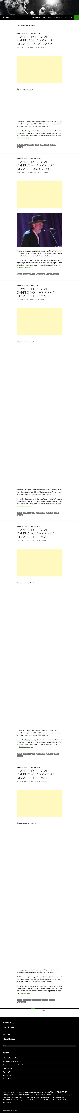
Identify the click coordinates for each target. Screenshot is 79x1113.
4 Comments (43, 299)
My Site (6, 17)
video (5, 1102)
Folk (12, 1097)
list (37, 144)
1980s (19, 753)
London (56, 1097)
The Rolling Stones (65, 1100)
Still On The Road (8, 1079)
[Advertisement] (39, 69)
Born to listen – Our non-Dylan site (13, 1065)
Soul (45, 1100)
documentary (70, 1095)
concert (40, 1095)
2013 (13, 1092)
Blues (52, 1092)
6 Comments (44, 540)
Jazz (23, 1097)
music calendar (9, 1099)
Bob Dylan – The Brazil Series (11, 1061)
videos (10, 1102)
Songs (49, 274)
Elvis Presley (6, 1097)
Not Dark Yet (7, 1075)
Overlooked (44, 144)
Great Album (17, 1097)
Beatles (28, 1092)
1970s (19, 1000)
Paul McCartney (32, 1100)
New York (24, 1100)
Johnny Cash (35, 1097)
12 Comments (44, 172)
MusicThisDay (9, 1039)
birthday (47, 1092)
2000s (19, 274)
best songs (38, 1092)
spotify (20, 147)
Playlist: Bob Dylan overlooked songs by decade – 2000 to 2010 (35, 165)
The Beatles (56, 1100)
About (50, 17)
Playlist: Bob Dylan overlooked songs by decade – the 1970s (35, 774)
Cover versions (62, 1095)
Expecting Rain (7, 1072)
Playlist (37, 33)
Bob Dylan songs (29, 33)
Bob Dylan (57, 17)
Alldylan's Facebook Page (10, 1058)
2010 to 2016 (21, 144)
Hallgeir (34, 47)
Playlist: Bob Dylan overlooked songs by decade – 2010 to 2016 (35, 40)
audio (24, 1092)
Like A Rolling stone (44, 1097)
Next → (43, 1010)
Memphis (61, 1097)
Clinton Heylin (34, 1095)
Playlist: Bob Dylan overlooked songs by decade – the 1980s (35, 533)
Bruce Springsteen (24, 1095)
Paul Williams (40, 1100)
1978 (7, 1092)
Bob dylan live (8, 1095)
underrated (21, 1002)
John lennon (28, 1097)
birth (43, 1092)
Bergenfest (33, 1092)
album (20, 1092)
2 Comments (43, 47)
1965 (4, 1092)
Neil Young (19, 1100)
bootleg (15, 1095)
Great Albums (68, 17)
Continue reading (26, 138)
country (47, 1095)
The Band (49, 1100)
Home (44, 17)
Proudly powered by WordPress (11, 1110)
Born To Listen (36, 17)
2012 (10, 1092)
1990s (19, 512)
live (52, 1097)
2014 (16, 1092)
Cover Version (54, 1095)
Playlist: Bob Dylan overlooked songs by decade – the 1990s (35, 292)
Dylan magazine (7, 1068)
